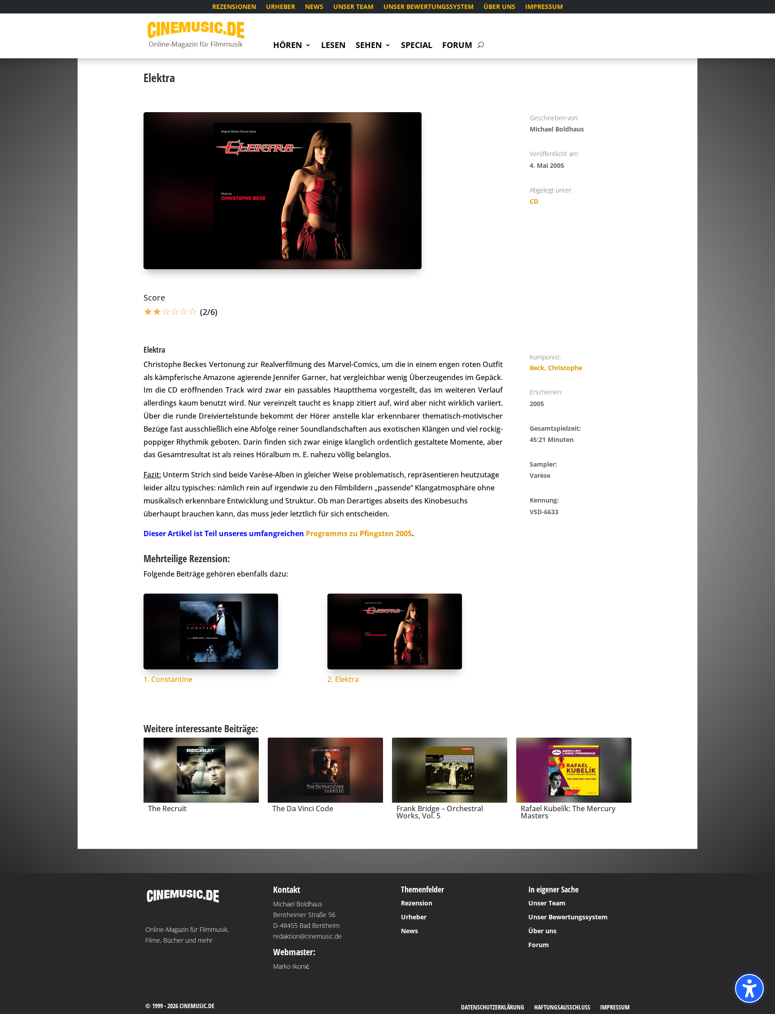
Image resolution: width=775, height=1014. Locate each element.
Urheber (280, 7)
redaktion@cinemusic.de (307, 936)
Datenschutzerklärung (492, 1007)
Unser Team (353, 7)
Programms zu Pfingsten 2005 (359, 533)
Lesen (333, 46)
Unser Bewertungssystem (428, 7)
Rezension (416, 903)
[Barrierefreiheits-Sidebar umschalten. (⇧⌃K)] (749, 988)
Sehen (369, 46)
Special (416, 46)
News (314, 7)
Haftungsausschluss (562, 1007)
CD (534, 201)
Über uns (499, 7)
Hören (287, 46)
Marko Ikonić (291, 966)
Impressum (544, 7)
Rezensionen (234, 7)
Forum (457, 46)
